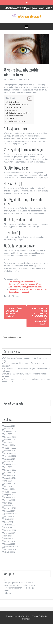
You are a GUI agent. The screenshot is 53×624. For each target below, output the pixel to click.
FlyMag (42, 616)
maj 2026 (8, 434)
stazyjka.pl (25, 79)
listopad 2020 (9, 544)
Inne (6, 580)
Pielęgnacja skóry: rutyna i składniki (19, 583)
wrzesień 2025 (10, 456)
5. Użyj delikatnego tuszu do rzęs (19, 113)
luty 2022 (8, 503)
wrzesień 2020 (10, 550)
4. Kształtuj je (12, 110)
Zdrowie (8, 593)
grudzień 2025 (10, 448)
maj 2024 (8, 481)
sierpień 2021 (9, 519)
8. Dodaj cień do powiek (16, 121)
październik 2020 (11, 547)
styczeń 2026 (9, 445)
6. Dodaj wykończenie (15, 116)
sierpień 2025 (9, 459)
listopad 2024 (9, 475)
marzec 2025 (9, 473)
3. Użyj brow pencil (14, 107)
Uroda (8, 296)
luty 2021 (8, 536)
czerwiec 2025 (10, 464)
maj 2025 (8, 467)
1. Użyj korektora (13, 102)
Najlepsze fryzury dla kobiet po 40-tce (25, 284)
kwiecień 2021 (10, 530)
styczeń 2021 (9, 538)
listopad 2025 (9, 451)
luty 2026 (8, 442)
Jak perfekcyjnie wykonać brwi (22, 282)
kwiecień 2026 (10, 437)
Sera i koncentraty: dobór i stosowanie (20, 585)
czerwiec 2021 (10, 525)
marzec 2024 (9, 484)
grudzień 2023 (10, 492)
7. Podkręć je (11, 118)
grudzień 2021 (10, 508)
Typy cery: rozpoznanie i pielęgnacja (19, 588)
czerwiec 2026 (10, 431)
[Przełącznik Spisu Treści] (28, 98)
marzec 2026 (9, 440)
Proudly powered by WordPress (19, 616)
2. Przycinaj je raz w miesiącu (17, 105)
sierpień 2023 (9, 495)
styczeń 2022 (9, 506)
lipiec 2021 (8, 522)
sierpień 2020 (9, 552)
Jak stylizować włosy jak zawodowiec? (25, 287)
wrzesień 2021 (10, 517)
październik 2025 (11, 453)
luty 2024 (8, 486)
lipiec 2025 (8, 462)
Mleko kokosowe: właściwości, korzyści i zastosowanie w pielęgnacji (28, 9)
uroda (17, 296)
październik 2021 (11, 514)
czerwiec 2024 (10, 478)
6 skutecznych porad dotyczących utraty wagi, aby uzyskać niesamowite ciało (39, 316)
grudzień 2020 (10, 541)
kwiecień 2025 (10, 470)
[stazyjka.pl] (26, 16)
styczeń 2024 (9, 489)
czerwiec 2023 (10, 497)
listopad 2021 (9, 511)
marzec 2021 (9, 533)
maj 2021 (8, 527)
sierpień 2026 (9, 426)
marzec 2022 (9, 500)
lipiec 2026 (8, 429)
